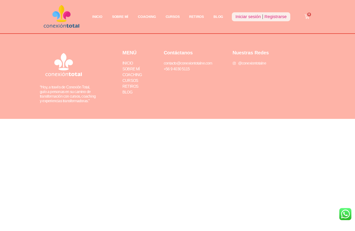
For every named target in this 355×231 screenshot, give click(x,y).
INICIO (97, 17)
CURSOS (173, 17)
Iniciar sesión (248, 16)
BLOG (218, 17)
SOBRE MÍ (120, 17)
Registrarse (275, 16)
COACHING (147, 17)
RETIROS (196, 17)
